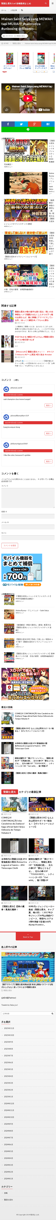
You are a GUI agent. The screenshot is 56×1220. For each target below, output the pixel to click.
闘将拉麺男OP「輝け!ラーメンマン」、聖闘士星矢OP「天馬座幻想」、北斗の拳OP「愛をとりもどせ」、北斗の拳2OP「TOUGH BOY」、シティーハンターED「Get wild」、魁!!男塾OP (41, 870)
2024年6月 (8, 1144)
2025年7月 (8, 1055)
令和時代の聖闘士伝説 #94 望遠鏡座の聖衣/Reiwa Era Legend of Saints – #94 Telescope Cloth (31, 746)
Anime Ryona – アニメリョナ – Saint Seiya (51, 181)
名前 (4, 511)
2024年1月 (8, 1179)
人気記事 (13, 10)
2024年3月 (8, 1165)
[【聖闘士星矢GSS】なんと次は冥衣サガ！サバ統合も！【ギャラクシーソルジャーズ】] (7, 733)
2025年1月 (8, 1096)
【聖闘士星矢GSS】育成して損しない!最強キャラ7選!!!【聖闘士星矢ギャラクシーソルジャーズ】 (34, 642)
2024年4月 (8, 1158)
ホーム (3, 10)
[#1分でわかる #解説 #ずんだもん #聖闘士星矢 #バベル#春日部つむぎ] (7, 341)
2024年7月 (8, 1138)
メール (5, 522)
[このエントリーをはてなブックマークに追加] (48, 124)
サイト (4, 533)
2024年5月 (8, 1151)
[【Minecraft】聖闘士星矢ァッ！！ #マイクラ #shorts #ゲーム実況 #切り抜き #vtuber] (7, 356)
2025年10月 (9, 1035)
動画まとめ (35, 1215)
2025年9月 (8, 1042)
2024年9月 (8, 1124)
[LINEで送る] (28, 129)
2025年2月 (8, 1090)
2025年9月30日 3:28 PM (14, 395)
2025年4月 (8, 1076)
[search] (52, 1013)
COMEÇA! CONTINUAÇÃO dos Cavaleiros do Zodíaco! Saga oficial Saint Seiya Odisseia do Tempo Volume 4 (34, 716)
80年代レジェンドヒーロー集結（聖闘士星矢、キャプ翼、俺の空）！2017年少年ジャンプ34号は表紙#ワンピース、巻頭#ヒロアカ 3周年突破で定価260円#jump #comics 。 (42, 915)
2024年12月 (9, 1103)
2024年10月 (9, 1117)
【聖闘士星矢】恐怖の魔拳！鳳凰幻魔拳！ (32, 773)
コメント (4, 486)
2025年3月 (8, 1083)
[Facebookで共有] (8, 124)
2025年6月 (8, 1062)
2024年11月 (9, 1110)
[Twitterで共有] (21, 124)
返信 (48, 405)
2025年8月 (8, 1049)
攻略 (6, 1193)
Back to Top (28, 937)
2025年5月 (8, 1069)
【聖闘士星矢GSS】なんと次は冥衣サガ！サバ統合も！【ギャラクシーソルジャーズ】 (41, 822)
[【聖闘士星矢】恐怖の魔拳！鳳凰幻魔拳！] (7, 778)
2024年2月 (8, 1172)
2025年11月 (9, 1028)
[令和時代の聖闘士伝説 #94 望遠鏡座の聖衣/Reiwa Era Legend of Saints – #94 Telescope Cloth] (7, 748)
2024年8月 (8, 1131)
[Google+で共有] (34, 124)
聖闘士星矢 (21, 36)
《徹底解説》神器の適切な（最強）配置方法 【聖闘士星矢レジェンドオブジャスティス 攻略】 (33, 627)
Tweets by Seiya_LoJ (9, 1005)
